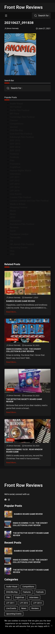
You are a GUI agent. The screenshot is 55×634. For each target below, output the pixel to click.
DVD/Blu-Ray (16, 130)
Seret (13, 231)
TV (11, 241)
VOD (12, 254)
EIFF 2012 (15, 140)
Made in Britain (17, 204)
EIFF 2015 (15, 150)
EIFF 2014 (15, 147)
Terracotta (15, 237)
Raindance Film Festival (22, 224)
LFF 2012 (14, 180)
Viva (12, 251)
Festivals (14, 157)
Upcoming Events (19, 247)
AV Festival (15, 107)
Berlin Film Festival (19, 110)
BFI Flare (14, 113)
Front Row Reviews (23, 7)
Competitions (16, 123)
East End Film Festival (21, 133)
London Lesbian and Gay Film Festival (29, 200)
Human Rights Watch (20, 170)
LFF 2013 (14, 184)
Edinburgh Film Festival (22, 137)
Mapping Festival (18, 207)
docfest (14, 127)
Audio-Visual (16, 103)
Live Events (16, 194)
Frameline (15, 164)
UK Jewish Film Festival (22, 244)
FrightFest (15, 167)
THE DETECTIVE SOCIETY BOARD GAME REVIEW (24, 400)
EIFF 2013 (15, 143)
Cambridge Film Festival (22, 117)
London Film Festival (20, 197)
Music (13, 210)
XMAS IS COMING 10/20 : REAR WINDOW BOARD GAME (24, 450)
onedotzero (16, 220)
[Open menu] (6, 15)
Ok (27, 630)
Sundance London (19, 234)
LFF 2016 (14, 190)
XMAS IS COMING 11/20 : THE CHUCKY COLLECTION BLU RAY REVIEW (23, 350)
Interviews (15, 174)
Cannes (14, 120)
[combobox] (41, 16)
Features (14, 154)
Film (12, 160)
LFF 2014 (14, 187)
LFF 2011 (14, 177)
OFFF (12, 217)
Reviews (14, 227)
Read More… (11, 312)
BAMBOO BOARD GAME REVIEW (20, 301)
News (13, 214)
